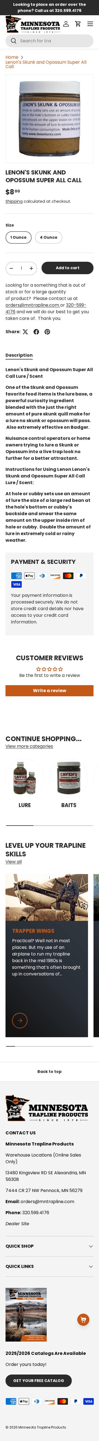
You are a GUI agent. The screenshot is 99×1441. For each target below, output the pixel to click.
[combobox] (50, 40)
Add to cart (67, 268)
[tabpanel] (50, 455)
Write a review (49, 690)
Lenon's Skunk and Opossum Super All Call (46, 64)
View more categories (29, 746)
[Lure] (25, 778)
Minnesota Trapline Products (42, 1427)
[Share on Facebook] (36, 331)
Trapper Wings (33, 931)
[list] (49, 119)
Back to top (49, 1071)
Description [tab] (19, 355)
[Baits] (69, 778)
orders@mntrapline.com (33, 305)
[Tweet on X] (25, 331)
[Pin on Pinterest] (47, 331)
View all (14, 862)
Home (12, 57)
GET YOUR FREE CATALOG (38, 1380)
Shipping (14, 201)
